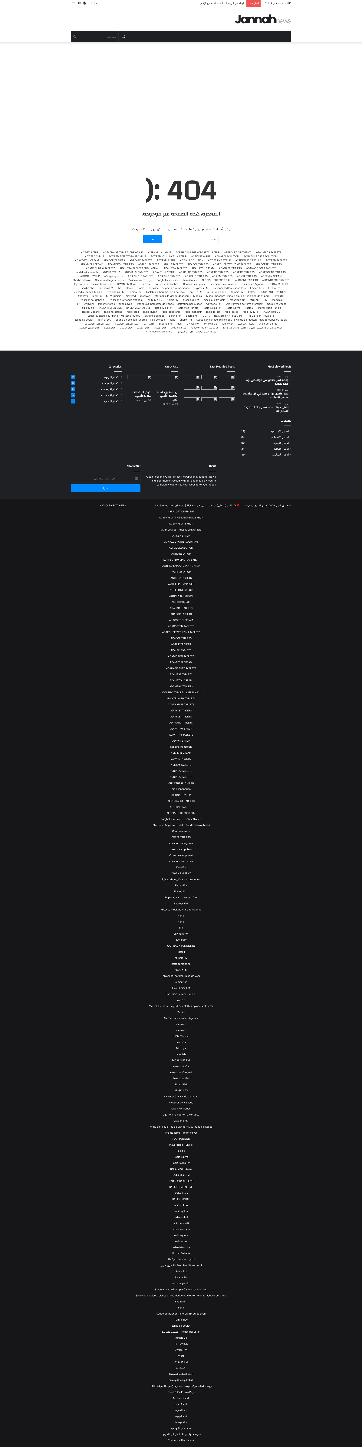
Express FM (201, 287)
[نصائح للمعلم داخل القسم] (209, 403)
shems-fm (186, 319)
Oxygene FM (213, 303)
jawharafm (88, 287)
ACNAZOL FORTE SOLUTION (260, 256)
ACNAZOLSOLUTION (227, 256)
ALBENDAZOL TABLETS (275, 280)
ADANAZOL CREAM (203, 268)
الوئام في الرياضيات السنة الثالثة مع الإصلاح (222, 3)
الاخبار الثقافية (281, 448)
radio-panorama (171, 311)
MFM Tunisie (113, 295)
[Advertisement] (181, 102)
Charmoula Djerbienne (159, 331)
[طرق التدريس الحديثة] (192, 403)
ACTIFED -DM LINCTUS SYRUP (169, 256)
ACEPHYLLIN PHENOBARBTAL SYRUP (198, 252)
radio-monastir (193, 311)
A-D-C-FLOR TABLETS (268, 252)
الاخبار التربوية (281, 442)
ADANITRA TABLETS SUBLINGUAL (139, 268)
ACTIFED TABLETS (276, 260)
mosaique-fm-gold (214, 299)
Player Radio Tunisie (269, 307)
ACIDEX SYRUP (90, 252)
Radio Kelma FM (212, 307)
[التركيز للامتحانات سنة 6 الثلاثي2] (209, 379)
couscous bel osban (167, 284)
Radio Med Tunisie (187, 307)
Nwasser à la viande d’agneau (126, 299)
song (172, 319)
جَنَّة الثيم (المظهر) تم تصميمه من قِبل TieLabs (211, 505)
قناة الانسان (159, 327)
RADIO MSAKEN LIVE (138, 307)
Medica (197, 295)
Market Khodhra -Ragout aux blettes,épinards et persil (238, 295)
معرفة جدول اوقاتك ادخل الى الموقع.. (196, 331)
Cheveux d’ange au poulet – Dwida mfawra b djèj (123, 280)
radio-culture (250, 311)
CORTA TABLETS (278, 284)
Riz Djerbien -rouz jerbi (261, 315)
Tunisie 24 (228, 323)
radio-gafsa (231, 311)
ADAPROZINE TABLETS (272, 272)
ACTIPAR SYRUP (166, 260)
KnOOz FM (196, 291)
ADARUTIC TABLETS (190, 272)
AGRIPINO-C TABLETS (140, 276)
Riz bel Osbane (91, 311)
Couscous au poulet (195, 284)
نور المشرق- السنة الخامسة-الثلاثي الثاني (167, 396)
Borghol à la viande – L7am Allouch (177, 280)
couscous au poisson (223, 284)
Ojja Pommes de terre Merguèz (244, 303)
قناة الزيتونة (125, 327)
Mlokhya (83, 295)
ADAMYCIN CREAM (92, 264)
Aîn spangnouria (113, 276)
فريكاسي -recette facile (204, 327)
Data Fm (145, 284)
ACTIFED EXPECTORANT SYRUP (127, 256)
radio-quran (150, 311)
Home (140, 287)
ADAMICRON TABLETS (121, 264)
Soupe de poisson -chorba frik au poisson (140, 319)
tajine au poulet (84, 319)
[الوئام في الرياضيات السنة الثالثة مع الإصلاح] (227, 390)
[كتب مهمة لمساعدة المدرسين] (227, 403)
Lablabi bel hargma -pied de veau (165, 291)
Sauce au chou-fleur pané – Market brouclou (113, 315)
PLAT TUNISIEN (85, 303)
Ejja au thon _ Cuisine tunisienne (93, 284)
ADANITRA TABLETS (175, 268)
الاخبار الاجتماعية (280, 431)
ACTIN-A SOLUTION (191, 260)
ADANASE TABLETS (230, 268)
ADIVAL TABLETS (247, 276)
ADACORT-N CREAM (87, 260)
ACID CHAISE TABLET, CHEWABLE (123, 252)
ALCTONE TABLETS (246, 280)
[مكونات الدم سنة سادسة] (192, 379)
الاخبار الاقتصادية (280, 437)
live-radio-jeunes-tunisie (87, 291)
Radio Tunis (87, 307)
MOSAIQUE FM (259, 299)
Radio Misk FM (163, 307)
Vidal (179, 323)
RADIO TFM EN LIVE (110, 307)
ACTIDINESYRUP (200, 256)
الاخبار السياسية (280, 454)
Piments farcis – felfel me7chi (115, 303)
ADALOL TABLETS (148, 264)
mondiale (277, 299)
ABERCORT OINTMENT (237, 252)
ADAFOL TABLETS (198, 264)
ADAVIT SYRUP (111, 272)
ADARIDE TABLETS (244, 272)
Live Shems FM (115, 291)
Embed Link (257, 287)
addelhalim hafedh (87, 272)
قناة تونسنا (109, 327)
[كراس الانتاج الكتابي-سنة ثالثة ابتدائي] (192, 391)
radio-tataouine (113, 311)
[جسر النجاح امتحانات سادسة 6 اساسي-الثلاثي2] (209, 390)
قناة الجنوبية (142, 327)
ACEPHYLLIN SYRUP (159, 252)
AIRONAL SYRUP (90, 276)
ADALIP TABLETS (173, 264)
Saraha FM (175, 315)
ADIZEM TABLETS (222, 276)
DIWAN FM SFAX (126, 284)
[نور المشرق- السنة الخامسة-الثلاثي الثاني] (227, 379)
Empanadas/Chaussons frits (229, 287)
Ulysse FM (193, 323)
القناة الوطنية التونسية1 (127, 323)
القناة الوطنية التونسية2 (97, 323)
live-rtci (279, 295)
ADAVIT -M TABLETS (136, 272)
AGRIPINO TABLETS (196, 276)
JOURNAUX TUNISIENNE (274, 291)
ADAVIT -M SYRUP (164, 272)
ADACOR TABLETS (114, 260)
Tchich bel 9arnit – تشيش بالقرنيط (257, 323)
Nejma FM (173, 299)
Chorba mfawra (81, 280)
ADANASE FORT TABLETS (261, 268)
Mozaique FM (191, 299)
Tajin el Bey (104, 319)
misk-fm (97, 295)
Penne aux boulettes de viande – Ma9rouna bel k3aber (169, 303)
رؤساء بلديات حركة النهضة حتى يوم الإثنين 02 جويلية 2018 (252, 327)
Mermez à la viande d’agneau (172, 295)
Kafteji (251, 291)
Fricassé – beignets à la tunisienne (169, 287)
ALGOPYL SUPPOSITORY (216, 280)
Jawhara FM (106, 287)
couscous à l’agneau (252, 284)
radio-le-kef (213, 311)
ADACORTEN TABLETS (268, 264)
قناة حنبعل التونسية (89, 327)
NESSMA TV (155, 299)
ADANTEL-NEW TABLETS (100, 268)
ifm (119, 287)
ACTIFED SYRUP (94, 256)
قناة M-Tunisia (178, 327)
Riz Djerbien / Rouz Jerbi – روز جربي (222, 315)
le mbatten (135, 291)
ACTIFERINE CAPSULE (248, 260)
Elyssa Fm (274, 287)
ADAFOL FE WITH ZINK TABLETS (232, 264)
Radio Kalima (233, 307)
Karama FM (237, 291)
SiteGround (161, 505)
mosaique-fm (237, 299)
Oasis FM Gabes (276, 303)
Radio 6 (249, 307)
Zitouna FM (165, 323)
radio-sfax (133, 311)
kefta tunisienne (216, 291)
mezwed (145, 295)
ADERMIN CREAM (271, 276)
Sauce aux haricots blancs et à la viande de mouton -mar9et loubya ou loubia (241, 319)
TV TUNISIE (210, 323)
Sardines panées (154, 315)
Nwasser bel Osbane (92, 299)
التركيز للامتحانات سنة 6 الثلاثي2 (142, 394)
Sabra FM (191, 315)
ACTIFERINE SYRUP (219, 260)
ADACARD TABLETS (140, 260)
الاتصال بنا (149, 323)
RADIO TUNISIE (271, 311)
